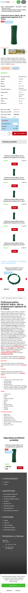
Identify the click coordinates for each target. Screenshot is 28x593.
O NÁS (5, 484)
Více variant (5, 68)
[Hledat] (12, 2)
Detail (15, 164)
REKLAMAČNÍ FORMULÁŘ (10, 494)
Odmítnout (9, 590)
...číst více (11, 64)
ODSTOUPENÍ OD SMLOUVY (11, 510)
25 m (20, 83)
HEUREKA (6, 501)
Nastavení (17, 590)
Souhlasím (14, 585)
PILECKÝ (21, 79)
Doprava (15, 68)
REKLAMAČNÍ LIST (8, 508)
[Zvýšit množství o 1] (9, 132)
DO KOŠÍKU (21, 133)
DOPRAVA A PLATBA (9, 506)
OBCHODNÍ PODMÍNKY (10, 496)
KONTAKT (6, 482)
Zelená (20, 81)
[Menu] (24, 2)
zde (16, 581)
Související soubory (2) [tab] (11, 298)
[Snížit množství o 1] (9, 134)
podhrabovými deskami (7, 352)
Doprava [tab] (20, 298)
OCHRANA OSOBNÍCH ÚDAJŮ (11, 499)
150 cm (20, 101)
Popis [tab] (3, 298)
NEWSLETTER (7, 503)
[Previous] (1, 279)
